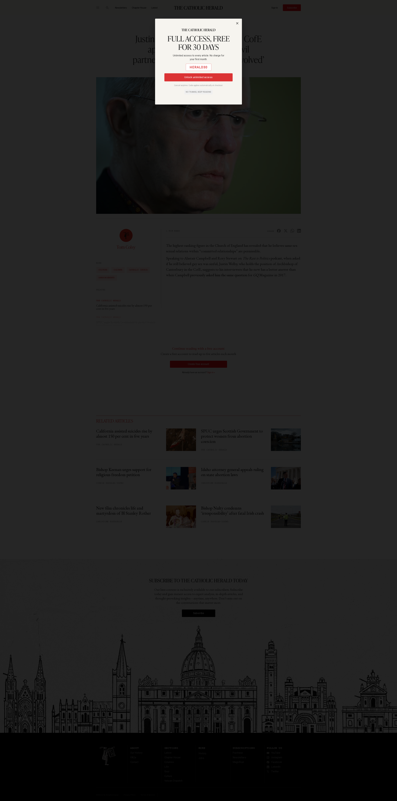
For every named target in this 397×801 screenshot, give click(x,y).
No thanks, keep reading (198, 92)
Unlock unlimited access (198, 77)
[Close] (237, 23)
